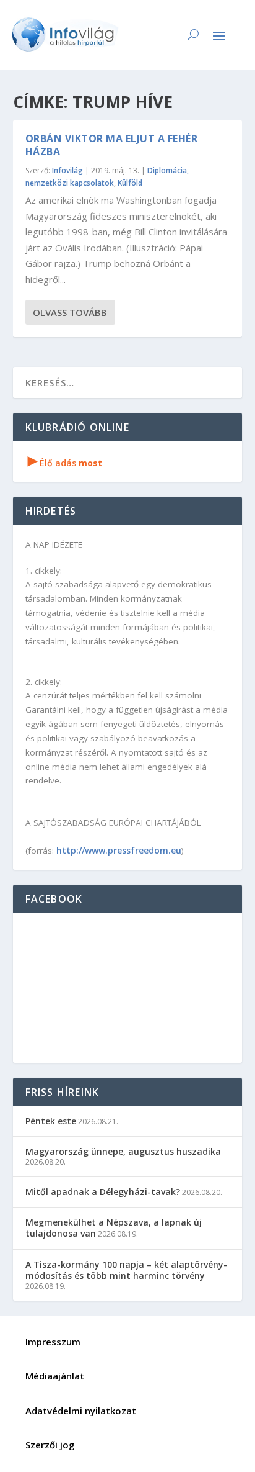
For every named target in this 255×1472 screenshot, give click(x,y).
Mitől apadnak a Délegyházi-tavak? (102, 1192)
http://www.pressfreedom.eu (118, 850)
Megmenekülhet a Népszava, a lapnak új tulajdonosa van (113, 1227)
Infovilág (67, 170)
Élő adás (65, 463)
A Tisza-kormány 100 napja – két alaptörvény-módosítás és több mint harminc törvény (126, 1269)
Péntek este (50, 1121)
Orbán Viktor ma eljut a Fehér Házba (111, 145)
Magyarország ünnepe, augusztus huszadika (123, 1151)
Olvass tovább (70, 312)
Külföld (130, 183)
